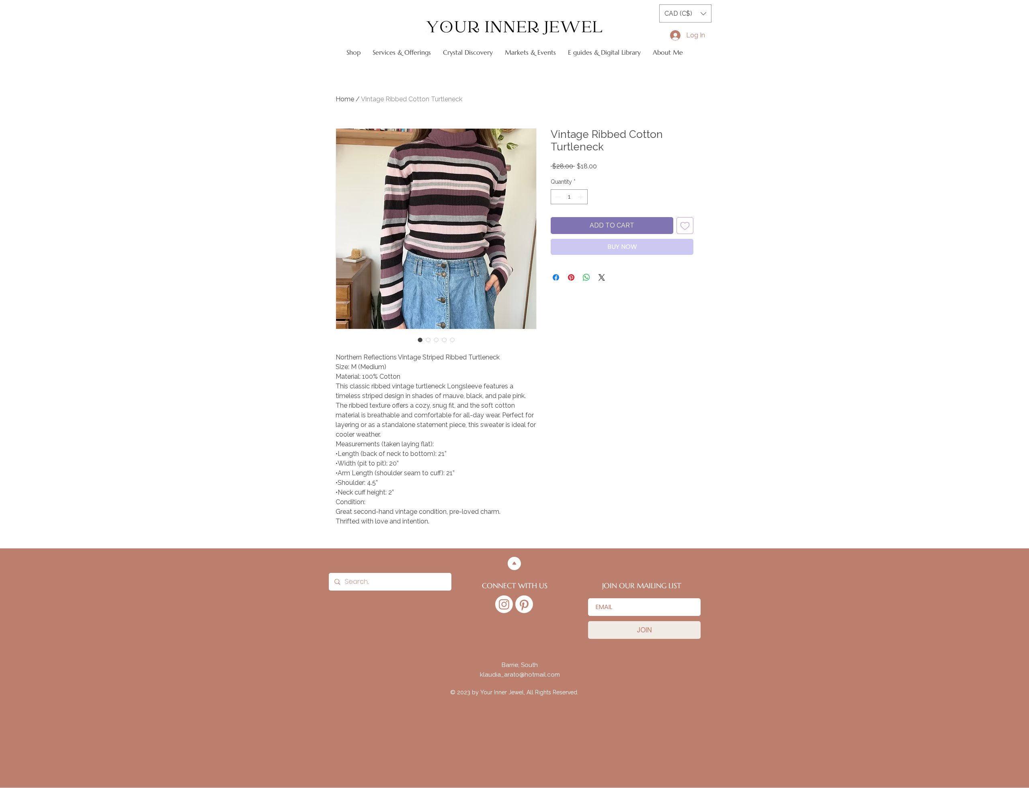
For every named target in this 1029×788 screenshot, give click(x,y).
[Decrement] (557, 197)
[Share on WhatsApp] (586, 277)
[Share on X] (602, 277)
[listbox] (685, 13)
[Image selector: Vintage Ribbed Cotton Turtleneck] (420, 340)
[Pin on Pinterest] (571, 277)
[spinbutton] (569, 197)
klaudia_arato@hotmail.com (520, 674)
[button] (685, 13)
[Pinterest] (524, 604)
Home (345, 99)
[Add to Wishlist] (684, 225)
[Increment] (581, 197)
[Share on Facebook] (556, 277)
